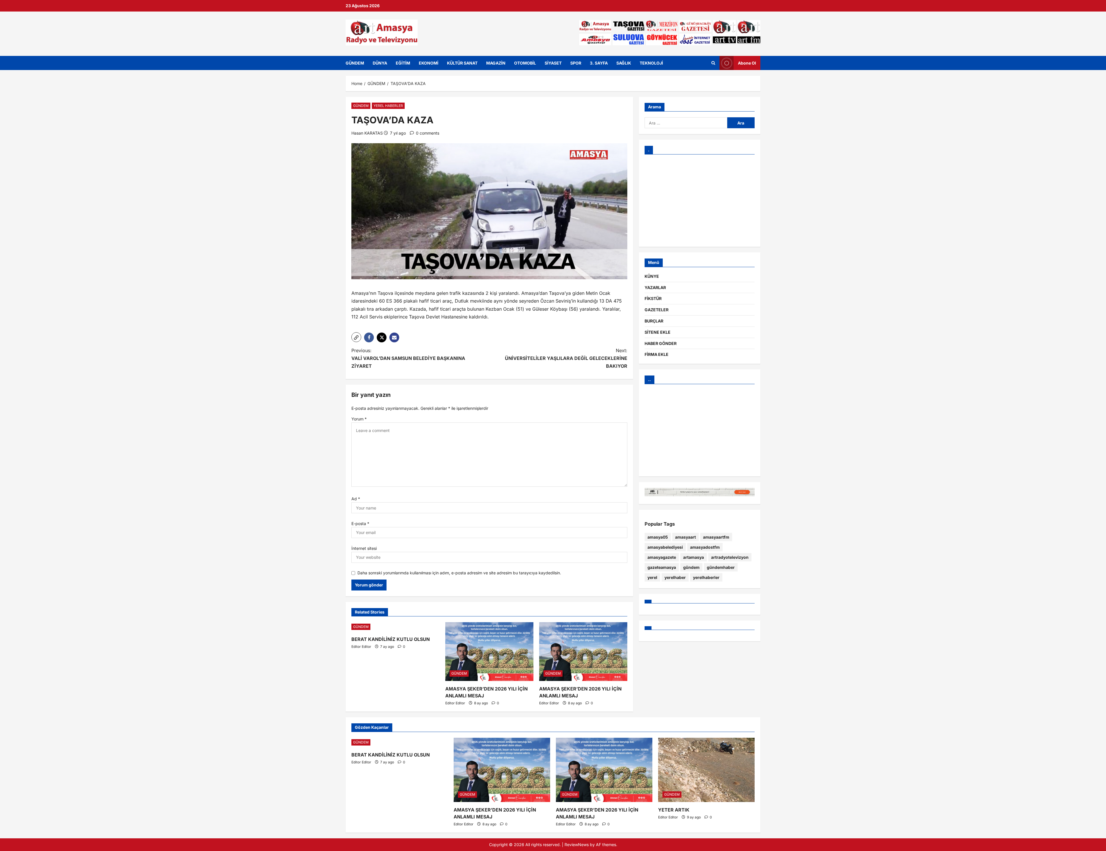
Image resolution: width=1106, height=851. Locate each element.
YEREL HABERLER (388, 105)
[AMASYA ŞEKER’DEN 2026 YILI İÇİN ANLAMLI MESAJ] (489, 651)
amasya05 (657, 537)
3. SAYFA (599, 63)
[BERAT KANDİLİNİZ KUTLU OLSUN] (395, 626)
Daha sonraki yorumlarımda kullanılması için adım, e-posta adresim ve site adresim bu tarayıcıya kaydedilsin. (459, 572)
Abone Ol (747, 62)
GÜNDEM (355, 63)
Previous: (408, 358)
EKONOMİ (428, 63)
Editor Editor (361, 646)
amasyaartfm (716, 537)
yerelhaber (675, 577)
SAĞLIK (623, 63)
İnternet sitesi (364, 548)
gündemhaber (721, 567)
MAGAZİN (495, 63)
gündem (691, 567)
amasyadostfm (705, 547)
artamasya (693, 557)
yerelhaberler (706, 577)
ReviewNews (577, 844)
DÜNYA (380, 63)
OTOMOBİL (525, 63)
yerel (652, 577)
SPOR (575, 63)
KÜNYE (652, 276)
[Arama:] (686, 122)
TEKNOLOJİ (651, 63)
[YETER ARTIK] (706, 770)
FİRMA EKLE (656, 354)
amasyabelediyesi (665, 547)
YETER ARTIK (674, 810)
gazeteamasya (661, 567)
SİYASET (553, 63)
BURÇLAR (654, 320)
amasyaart (685, 537)
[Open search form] (713, 62)
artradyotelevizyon (730, 557)
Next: (566, 358)
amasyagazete (661, 557)
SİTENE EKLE (658, 332)
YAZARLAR (655, 287)
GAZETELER (656, 309)
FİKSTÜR (653, 298)
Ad (355, 498)
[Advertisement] (700, 200)
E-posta (360, 523)
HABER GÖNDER (661, 343)
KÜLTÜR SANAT (462, 63)
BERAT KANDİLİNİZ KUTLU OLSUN (390, 639)
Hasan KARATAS (367, 133)
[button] (356, 337)
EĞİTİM (403, 63)
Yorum (359, 418)
